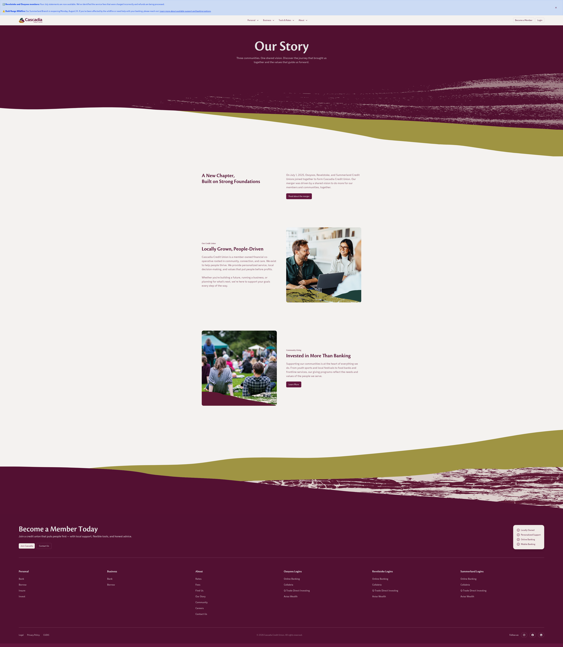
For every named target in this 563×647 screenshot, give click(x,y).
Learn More (294, 384)
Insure (22, 590)
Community (201, 602)
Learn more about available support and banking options (185, 11)
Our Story (200, 596)
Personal (251, 20)
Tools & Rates (285, 20)
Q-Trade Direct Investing (297, 590)
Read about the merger (299, 196)
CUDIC (46, 635)
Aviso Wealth (290, 596)
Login (539, 20)
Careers (199, 608)
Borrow (23, 584)
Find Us (199, 590)
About (301, 20)
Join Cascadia (27, 545)
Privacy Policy (33, 635)
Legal (21, 635)
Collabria (288, 584)
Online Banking (292, 578)
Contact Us (44, 545)
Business (267, 20)
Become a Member (523, 20)
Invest (22, 596)
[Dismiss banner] (556, 7)
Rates (198, 578)
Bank (21, 578)
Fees (197, 584)
